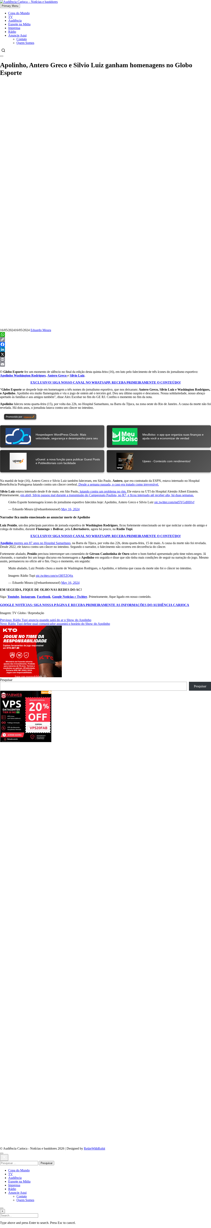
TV (10, 17)
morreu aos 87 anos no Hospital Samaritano (35, 543)
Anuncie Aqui (17, 35)
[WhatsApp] (105, 334)
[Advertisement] (105, 110)
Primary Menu (10, 5)
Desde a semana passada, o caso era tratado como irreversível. (118, 484)
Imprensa (14, 28)
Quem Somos (25, 43)
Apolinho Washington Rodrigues (23, 375)
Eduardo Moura (40, 330)
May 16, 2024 (70, 509)
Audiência (15, 20)
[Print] (105, 359)
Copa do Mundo (19, 13)
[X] (105, 354)
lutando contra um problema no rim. (103, 491)
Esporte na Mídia (19, 24)
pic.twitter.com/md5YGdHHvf (174, 502)
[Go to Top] (1, 1208)
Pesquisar (6, 680)
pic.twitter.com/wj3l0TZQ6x (54, 575)
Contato (21, 39)
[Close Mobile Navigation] (1, 56)
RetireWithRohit (94, 1148)
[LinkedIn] (105, 349)
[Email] (105, 364)
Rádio (12, 31)
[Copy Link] (105, 339)
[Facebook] (105, 344)
